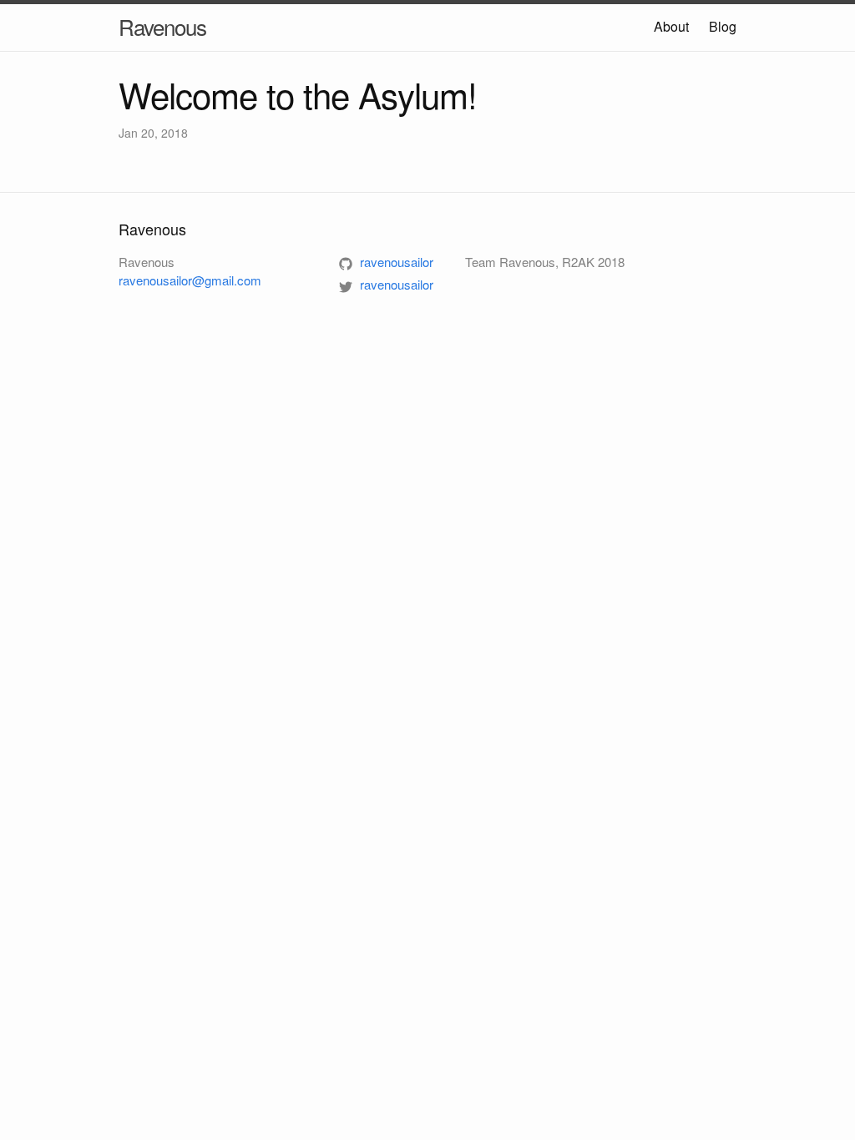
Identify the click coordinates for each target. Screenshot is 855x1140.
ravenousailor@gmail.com (190, 280)
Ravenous (162, 26)
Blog (722, 26)
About (671, 26)
